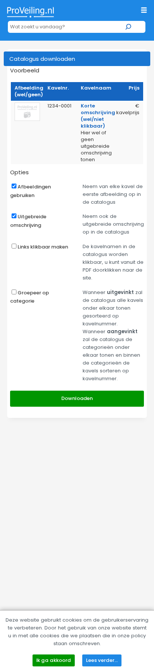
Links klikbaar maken (43, 246)
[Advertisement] (77, 506)
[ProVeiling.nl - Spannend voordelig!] (30, 10)
